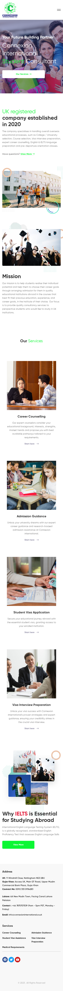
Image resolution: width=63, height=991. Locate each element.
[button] (23, 74)
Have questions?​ (17, 154)
